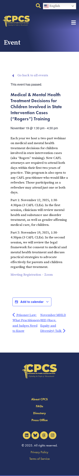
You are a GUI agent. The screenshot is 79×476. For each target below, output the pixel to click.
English (54, 6)
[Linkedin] (26, 435)
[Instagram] (52, 435)
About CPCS (39, 399)
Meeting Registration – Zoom (32, 275)
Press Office (39, 420)
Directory (39, 413)
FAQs (39, 406)
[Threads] (44, 435)
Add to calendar (32, 301)
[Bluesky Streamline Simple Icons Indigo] (35, 435)
